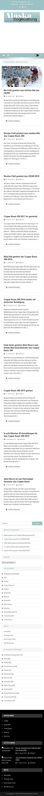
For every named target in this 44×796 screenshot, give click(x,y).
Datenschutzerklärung (26, 4)
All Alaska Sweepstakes (11, 574)
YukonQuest (8, 619)
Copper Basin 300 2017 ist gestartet (20, 216)
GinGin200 (7, 593)
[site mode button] (37, 55)
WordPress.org (9, 643)
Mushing (7, 608)
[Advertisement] (22, 40)
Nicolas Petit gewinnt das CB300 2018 (21, 176)
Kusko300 (7, 600)
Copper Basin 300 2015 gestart (18, 390)
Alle (5, 577)
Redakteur (21, 96)
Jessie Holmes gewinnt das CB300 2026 (17, 539)
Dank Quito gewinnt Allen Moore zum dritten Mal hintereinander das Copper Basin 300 (21, 348)
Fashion (6, 589)
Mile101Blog (8, 604)
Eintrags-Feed (8, 635)
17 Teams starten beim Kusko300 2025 (16, 547)
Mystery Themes (33, 793)
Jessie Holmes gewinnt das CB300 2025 (17, 550)
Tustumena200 (9, 616)
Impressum (14, 4)
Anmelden (7, 631)
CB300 (6, 581)
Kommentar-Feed (9, 639)
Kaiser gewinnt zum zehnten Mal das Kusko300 (19, 535)
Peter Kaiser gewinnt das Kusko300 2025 (17, 543)
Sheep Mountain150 (10, 612)
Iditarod (6, 597)
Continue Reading (14, 121)
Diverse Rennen (9, 585)
